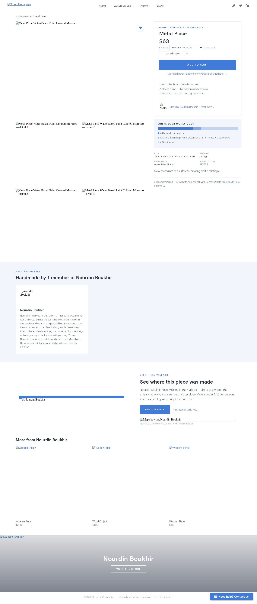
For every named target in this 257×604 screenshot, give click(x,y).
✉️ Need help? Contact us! (231, 596)
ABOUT (145, 6)
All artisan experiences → (186, 409)
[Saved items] (240, 6)
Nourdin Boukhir (94, 277)
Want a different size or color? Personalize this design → (197, 74)
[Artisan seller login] (233, 6)
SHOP (103, 6)
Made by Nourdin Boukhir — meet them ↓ (192, 107)
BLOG (160, 6)
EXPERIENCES (124, 6)
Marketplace (22, 16)
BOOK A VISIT (155, 409)
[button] (81, 70)
